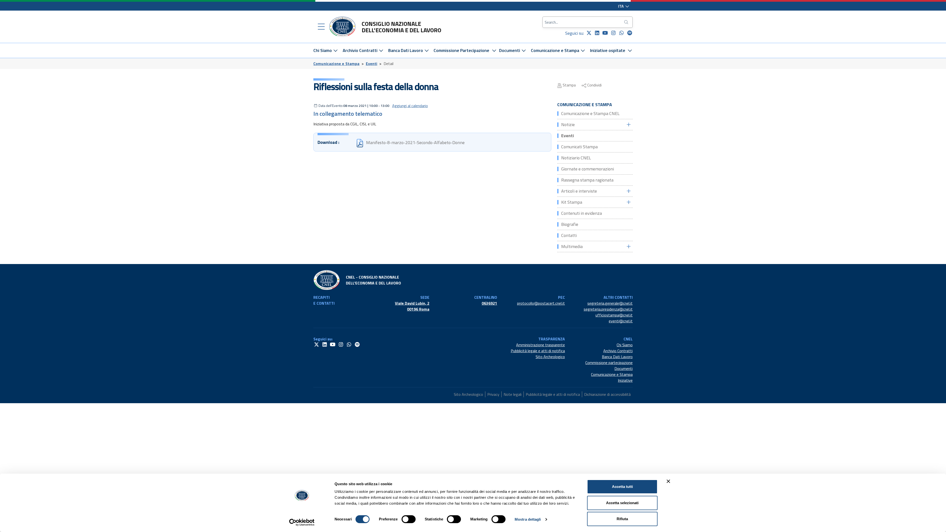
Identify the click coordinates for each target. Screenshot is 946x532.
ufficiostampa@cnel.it (614, 315)
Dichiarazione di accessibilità (607, 394)
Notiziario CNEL (576, 157)
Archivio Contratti (360, 50)
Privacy (493, 394)
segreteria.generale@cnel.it (610, 303)
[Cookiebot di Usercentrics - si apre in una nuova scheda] (301, 522)
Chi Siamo (323, 50)
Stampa (569, 85)
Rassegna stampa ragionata (587, 180)
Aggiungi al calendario (410, 106)
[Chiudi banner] (668, 481)
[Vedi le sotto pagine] (628, 124)
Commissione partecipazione (609, 363)
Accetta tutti (622, 486)
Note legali (513, 394)
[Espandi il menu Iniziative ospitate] (630, 50)
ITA (621, 6)
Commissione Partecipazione (461, 50)
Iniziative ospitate (607, 50)
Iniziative (625, 380)
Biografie (569, 224)
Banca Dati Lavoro (406, 50)
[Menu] (321, 27)
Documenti (510, 50)
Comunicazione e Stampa (555, 50)
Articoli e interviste (579, 191)
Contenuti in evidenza (581, 213)
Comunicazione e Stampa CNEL (590, 113)
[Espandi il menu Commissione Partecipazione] (494, 50)
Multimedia (572, 246)
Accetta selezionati (622, 503)
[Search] (627, 22)
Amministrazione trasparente (540, 345)
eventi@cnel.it (621, 321)
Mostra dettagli (528, 519)
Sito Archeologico (550, 357)
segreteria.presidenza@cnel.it (608, 309)
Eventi (371, 63)
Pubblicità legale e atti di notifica (538, 351)
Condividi (594, 85)
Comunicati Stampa (579, 146)
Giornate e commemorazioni (587, 169)
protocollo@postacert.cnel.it (541, 303)
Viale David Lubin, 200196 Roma (412, 306)
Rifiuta (622, 519)
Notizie (568, 124)
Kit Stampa (571, 202)
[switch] (409, 519)
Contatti (569, 235)
